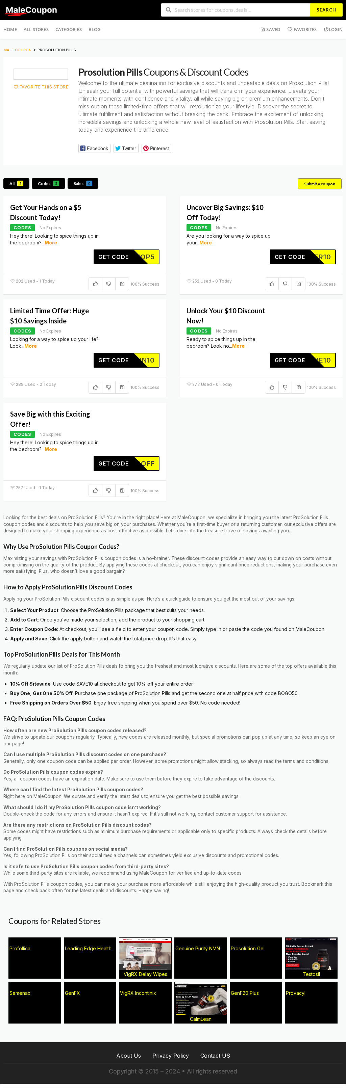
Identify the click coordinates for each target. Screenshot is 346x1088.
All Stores (36, 29)
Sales (82, 183)
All (15, 183)
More (51, 242)
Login (336, 29)
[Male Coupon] (31, 9)
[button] (94, 148)
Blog (95, 29)
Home (10, 29)
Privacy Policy (170, 1055)
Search (326, 9)
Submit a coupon (319, 183)
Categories (68, 29)
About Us (128, 1055)
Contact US (215, 1055)
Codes (47, 183)
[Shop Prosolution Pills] (41, 74)
